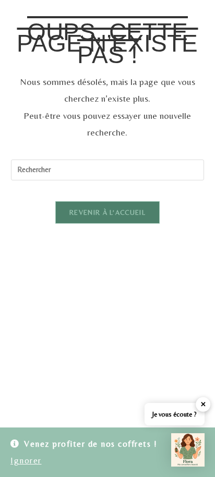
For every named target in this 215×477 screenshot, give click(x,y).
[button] (188, 450)
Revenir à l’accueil (107, 212)
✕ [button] (203, 404)
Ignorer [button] (26, 461)
